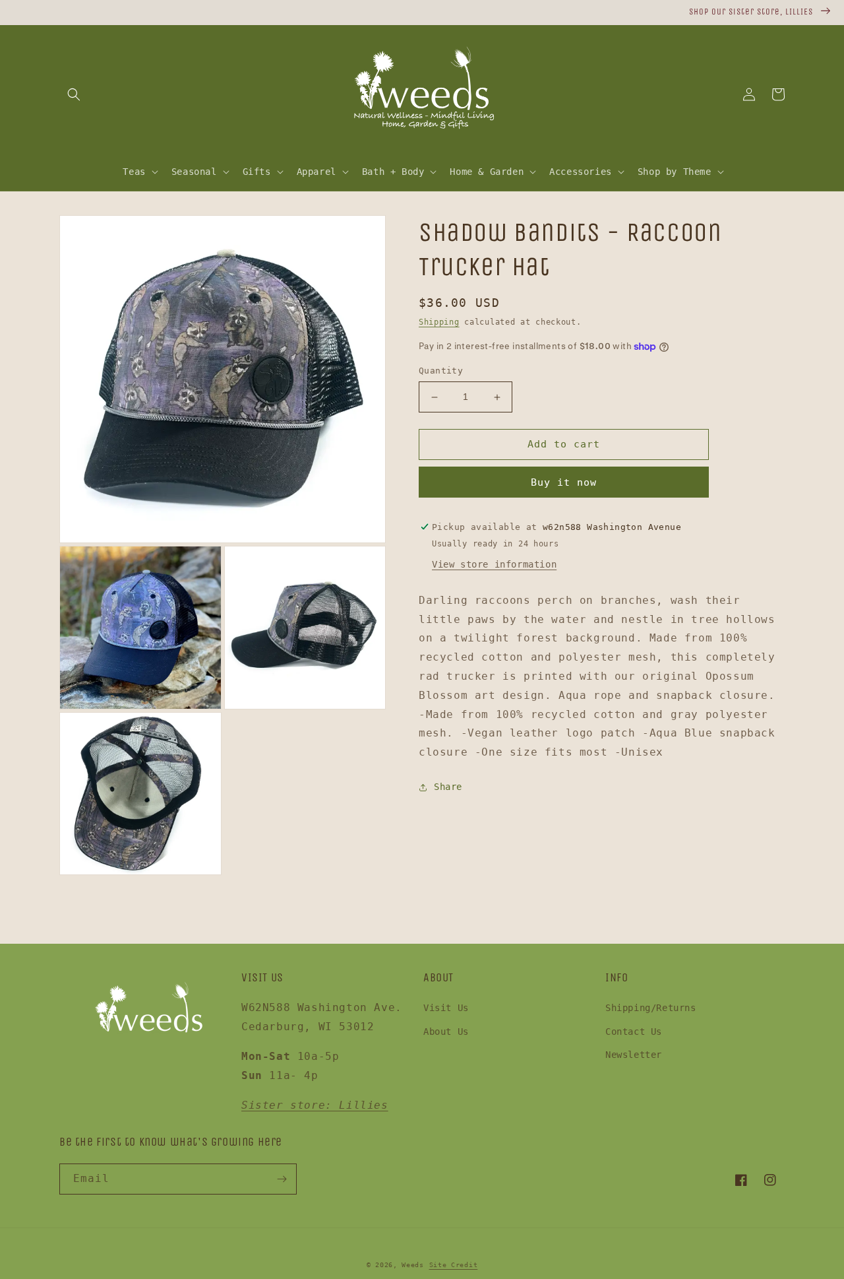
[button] (73, 94)
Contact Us (633, 1031)
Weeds (413, 1264)
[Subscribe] (281, 1179)
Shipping (439, 322)
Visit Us (446, 1007)
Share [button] (448, 786)
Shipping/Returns (650, 1007)
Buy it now (564, 482)
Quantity (441, 371)
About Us (446, 1031)
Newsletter (633, 1054)
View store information (494, 564)
